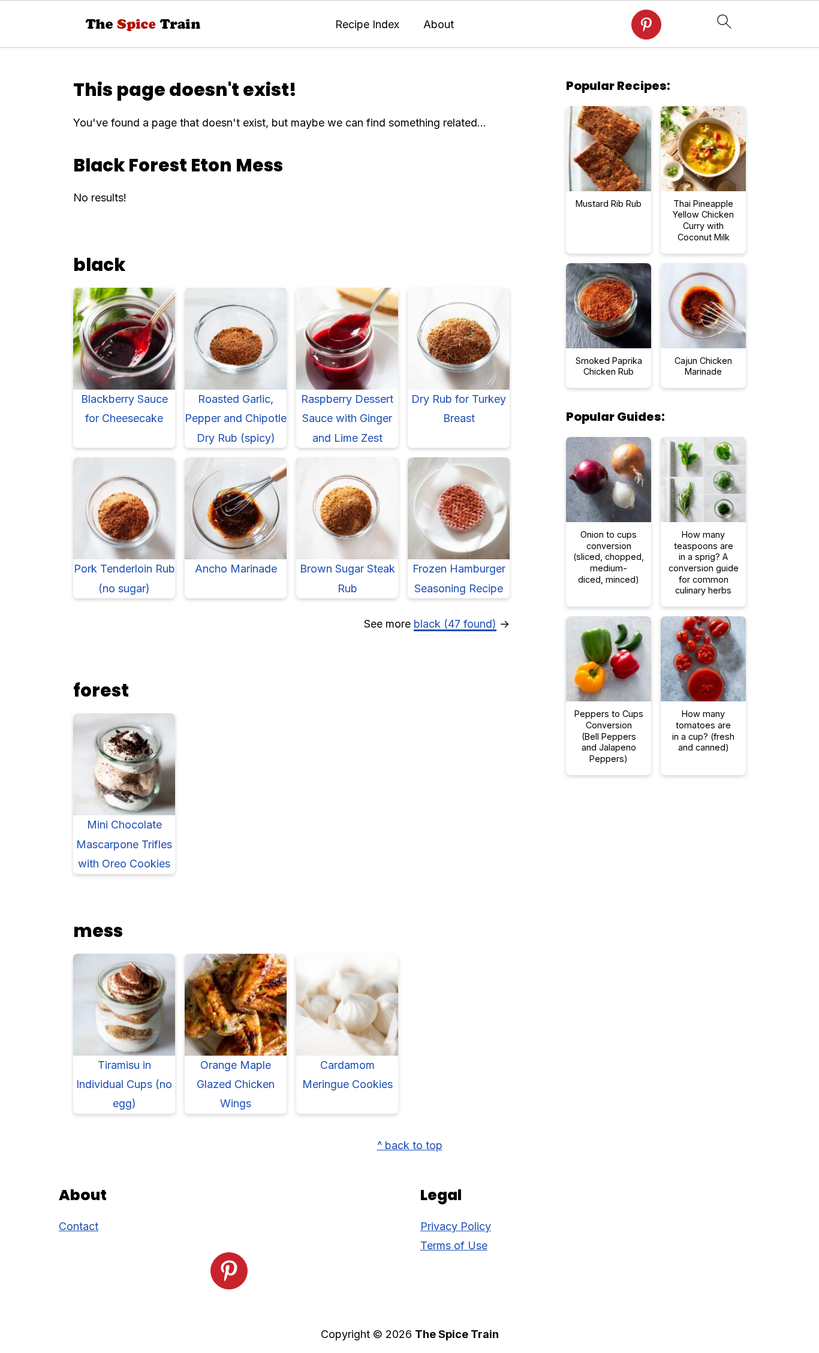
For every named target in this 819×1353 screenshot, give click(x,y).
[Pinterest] (646, 25)
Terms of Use (453, 1245)
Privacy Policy (455, 1226)
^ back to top (409, 1145)
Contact (78, 1226)
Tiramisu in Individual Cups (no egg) (124, 1084)
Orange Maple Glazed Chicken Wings (236, 1084)
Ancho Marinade (236, 568)
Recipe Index (367, 24)
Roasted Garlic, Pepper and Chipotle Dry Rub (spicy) (236, 418)
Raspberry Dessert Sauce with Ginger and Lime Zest (347, 418)
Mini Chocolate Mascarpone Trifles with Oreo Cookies (124, 844)
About (438, 24)
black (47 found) (455, 623)
